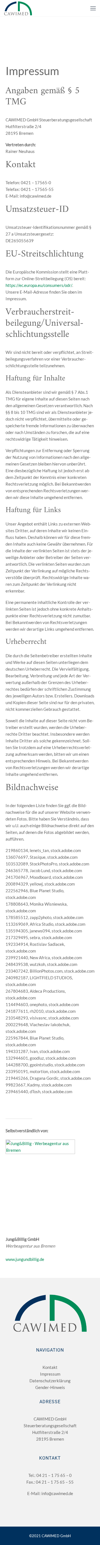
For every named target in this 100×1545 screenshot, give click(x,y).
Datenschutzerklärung (50, 1380)
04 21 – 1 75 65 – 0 (54, 1475)
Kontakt (50, 1367)
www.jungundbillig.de (25, 1259)
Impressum (50, 1373)
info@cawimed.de (57, 1493)
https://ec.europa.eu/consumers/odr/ (39, 285)
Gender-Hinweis (50, 1387)
